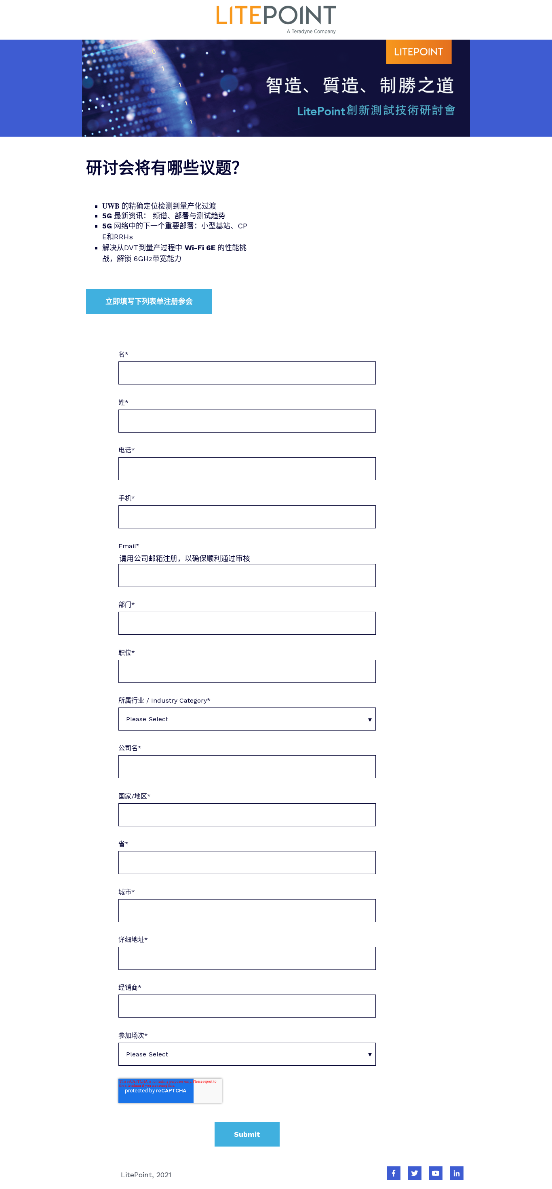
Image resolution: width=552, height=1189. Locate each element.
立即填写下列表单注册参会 (149, 301)
